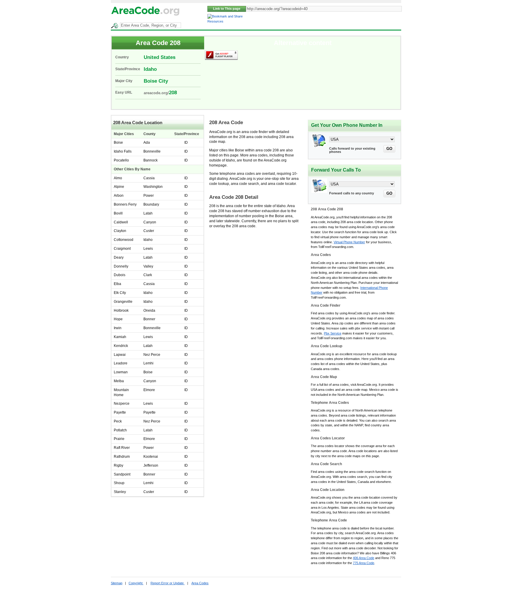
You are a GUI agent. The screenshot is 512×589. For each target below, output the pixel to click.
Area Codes (200, 583)
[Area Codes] (145, 16)
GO (389, 148)
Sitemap (116, 583)
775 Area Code (363, 563)
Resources (215, 21)
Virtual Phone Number (349, 242)
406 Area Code (363, 558)
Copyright (136, 583)
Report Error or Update (168, 583)
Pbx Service (332, 333)
